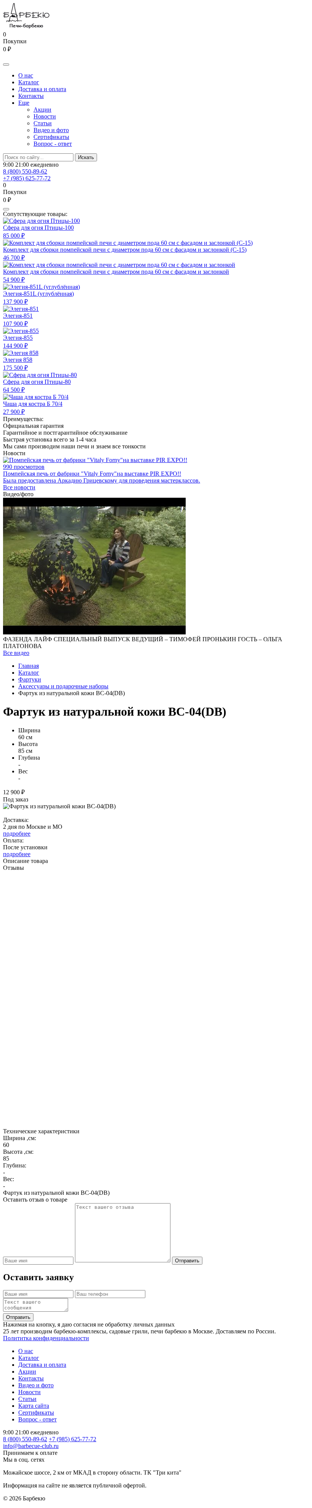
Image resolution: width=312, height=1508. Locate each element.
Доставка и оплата (42, 89)
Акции (42, 109)
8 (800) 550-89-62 (25, 171)
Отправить (187, 1261)
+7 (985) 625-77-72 (27, 178)
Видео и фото (51, 130)
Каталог (28, 82)
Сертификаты (51, 137)
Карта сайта (33, 1405)
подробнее (16, 833)
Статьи (42, 123)
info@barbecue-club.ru (31, 1446)
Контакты (31, 96)
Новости (44, 116)
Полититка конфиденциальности (46, 1338)
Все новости (19, 487)
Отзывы (13, 867)
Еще (23, 102)
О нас (25, 75)
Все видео (16, 653)
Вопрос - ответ (52, 143)
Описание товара (25, 861)
